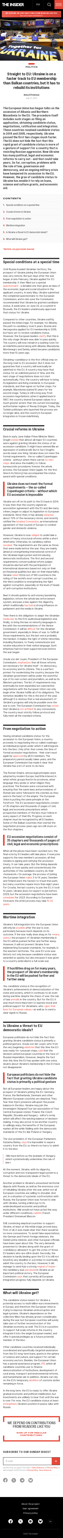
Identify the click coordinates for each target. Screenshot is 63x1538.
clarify (42, 336)
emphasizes (24, 662)
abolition (34, 1380)
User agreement (31, 1508)
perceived (30, 1269)
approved (18, 755)
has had (29, 605)
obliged (35, 535)
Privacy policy (30, 1513)
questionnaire (10, 285)
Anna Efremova (31, 94)
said (40, 1050)
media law (8, 618)
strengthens (10, 1403)
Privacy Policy (52, 1467)
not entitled (26, 709)
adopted (49, 514)
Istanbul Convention (27, 521)
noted (55, 705)
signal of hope (46, 1266)
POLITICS (32, 67)
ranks (15, 575)
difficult (31, 628)
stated (15, 439)
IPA (43, 1363)
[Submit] (56, 1461)
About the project (31, 1503)
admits (38, 1212)
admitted (29, 1047)
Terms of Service (37, 1467)
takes (29, 877)
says (24, 1142)
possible (20, 927)
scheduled (8, 897)
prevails (15, 999)
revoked (7, 545)
